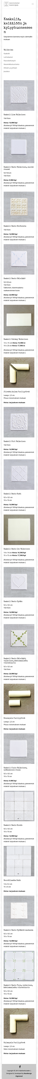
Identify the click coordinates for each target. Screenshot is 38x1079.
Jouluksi (7, 71)
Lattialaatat (8, 57)
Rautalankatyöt (10, 61)
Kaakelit (7, 53)
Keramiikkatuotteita (11, 64)
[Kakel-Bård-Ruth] (19, 876)
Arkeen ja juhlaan (10, 68)
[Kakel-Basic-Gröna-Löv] (19, 981)
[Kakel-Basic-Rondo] (19, 821)
